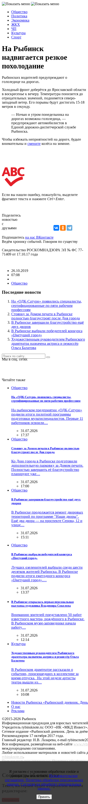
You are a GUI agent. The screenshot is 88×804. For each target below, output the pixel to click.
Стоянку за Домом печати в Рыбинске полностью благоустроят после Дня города (45, 316)
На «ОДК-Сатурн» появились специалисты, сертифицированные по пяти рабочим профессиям (46, 305)
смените (34, 144)
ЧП (13, 29)
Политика (19, 16)
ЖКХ (15, 24)
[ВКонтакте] (56, 228)
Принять (44, 797)
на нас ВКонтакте (39, 237)
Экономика (20, 20)
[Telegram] (69, 228)
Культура (18, 33)
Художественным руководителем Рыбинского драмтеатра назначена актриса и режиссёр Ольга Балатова (48, 343)
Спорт (16, 37)
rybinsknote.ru (12, 757)
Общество (19, 12)
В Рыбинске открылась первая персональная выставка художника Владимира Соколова (42, 603)
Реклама (17, 711)
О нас (15, 707)
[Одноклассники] (63, 228)
